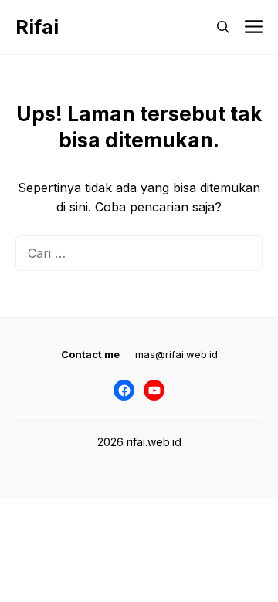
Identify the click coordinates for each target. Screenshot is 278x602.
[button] (223, 27)
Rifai (37, 27)
